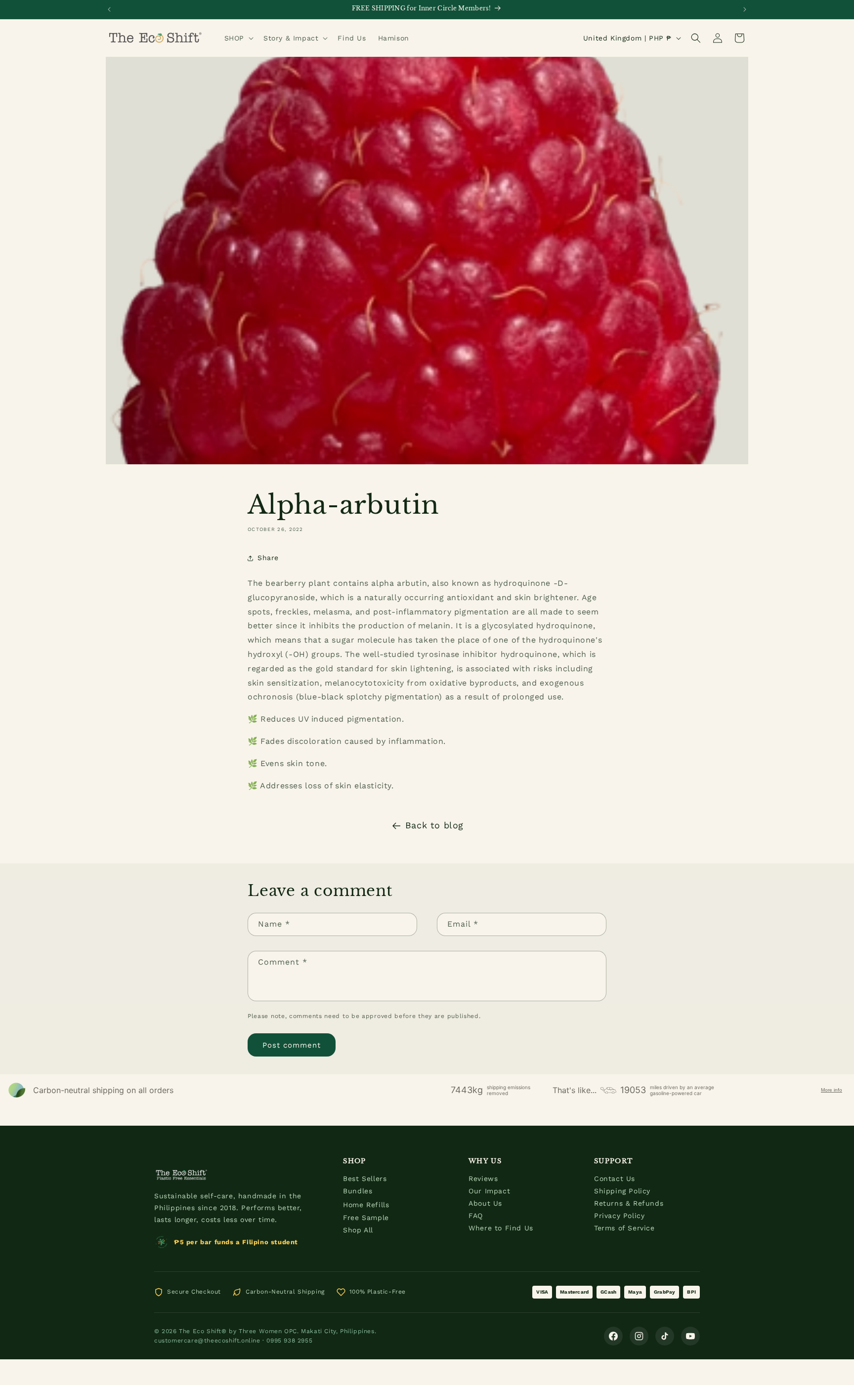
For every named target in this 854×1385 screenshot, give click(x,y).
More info (831, 1090)
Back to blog (434, 825)
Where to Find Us (501, 1228)
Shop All (358, 1230)
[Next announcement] (745, 9)
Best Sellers (364, 1178)
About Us (485, 1203)
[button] (237, 38)
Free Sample (366, 1218)
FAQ (476, 1216)
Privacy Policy (619, 1216)
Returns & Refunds (628, 1203)
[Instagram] (639, 1336)
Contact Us (614, 1178)
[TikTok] (664, 1336)
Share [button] (268, 558)
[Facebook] (613, 1336)
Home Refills (366, 1205)
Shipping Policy (622, 1191)
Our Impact (489, 1191)
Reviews (483, 1178)
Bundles (357, 1191)
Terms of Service (624, 1228)
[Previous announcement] (109, 9)
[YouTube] (690, 1336)
